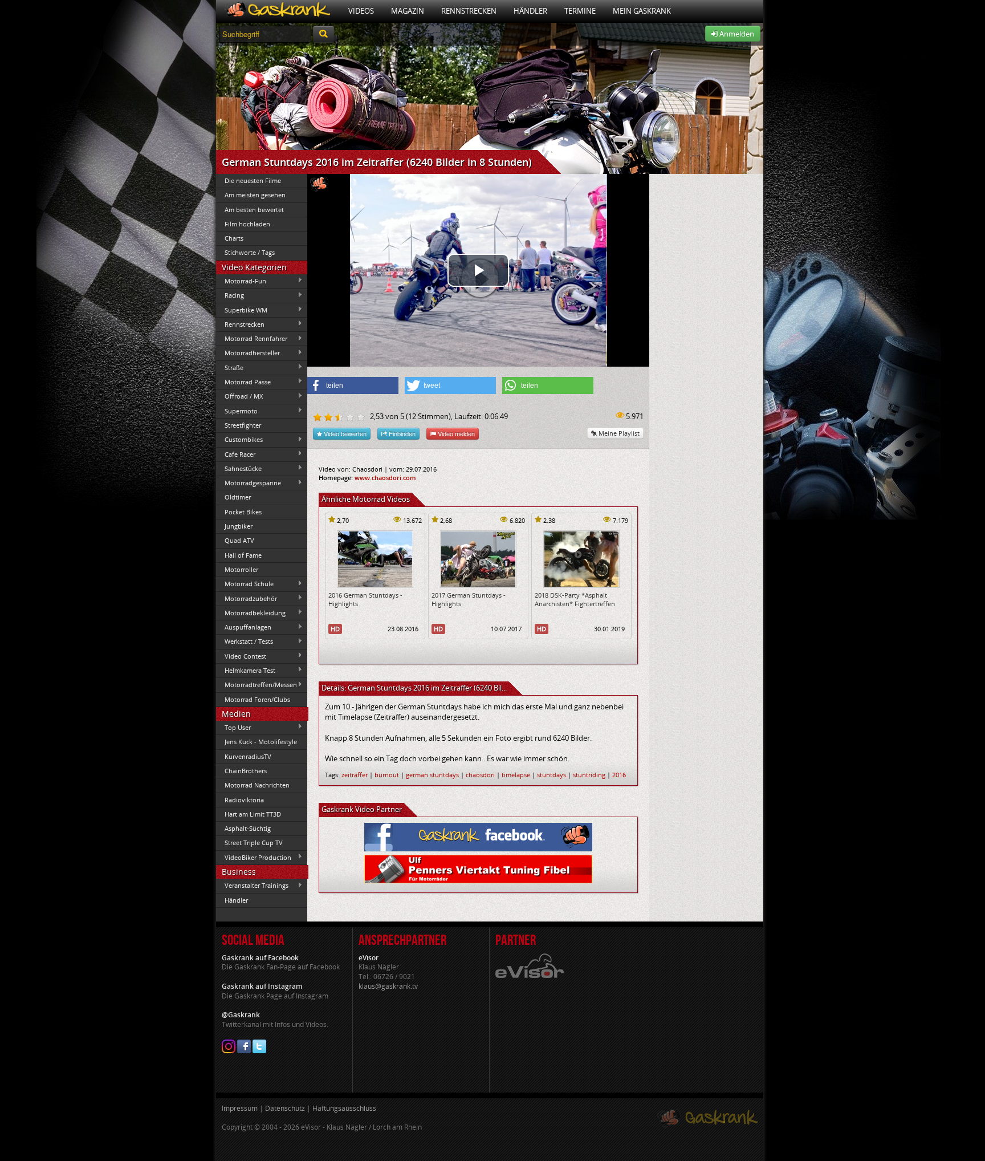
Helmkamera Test (245, 670)
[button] (352, 385)
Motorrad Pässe (243, 381)
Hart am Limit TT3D (253, 814)
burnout (387, 774)
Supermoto (237, 410)
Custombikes (239, 439)
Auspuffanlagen (243, 627)
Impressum (240, 1108)
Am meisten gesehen (255, 194)
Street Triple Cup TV (254, 842)
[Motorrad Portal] (278, 11)
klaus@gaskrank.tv (388, 986)
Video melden (455, 433)
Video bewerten (344, 433)
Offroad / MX (239, 396)
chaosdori (480, 774)
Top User (233, 727)
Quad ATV (239, 540)
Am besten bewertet (254, 209)
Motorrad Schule (245, 583)
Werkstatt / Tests (244, 641)
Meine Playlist (618, 433)
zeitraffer (354, 774)
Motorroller (241, 569)
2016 (619, 774)
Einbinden (401, 433)
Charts (234, 238)
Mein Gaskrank (642, 11)
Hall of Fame (243, 555)
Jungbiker (239, 526)
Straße (229, 367)
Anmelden (736, 34)
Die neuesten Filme (253, 180)
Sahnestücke (239, 468)
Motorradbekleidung (251, 612)
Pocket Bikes (243, 512)
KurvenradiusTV (248, 756)
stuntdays (551, 774)
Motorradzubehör (246, 598)
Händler (530, 11)
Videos (361, 11)
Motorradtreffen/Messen (256, 684)
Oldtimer (238, 497)
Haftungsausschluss (344, 1108)
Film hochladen (247, 224)
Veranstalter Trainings (252, 885)
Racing (230, 295)
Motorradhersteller (248, 353)
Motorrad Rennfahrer (251, 338)
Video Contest (241, 655)
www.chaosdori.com (385, 477)
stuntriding (589, 774)
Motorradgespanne (248, 483)
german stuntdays (432, 774)
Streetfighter (243, 425)
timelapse (516, 774)
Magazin (407, 11)
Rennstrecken (468, 11)
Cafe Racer (235, 453)
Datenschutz (285, 1108)
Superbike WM (241, 309)
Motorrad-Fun (241, 280)
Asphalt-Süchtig (248, 828)
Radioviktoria (244, 799)
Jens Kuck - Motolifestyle (261, 741)
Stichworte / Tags (250, 252)
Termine (580, 11)
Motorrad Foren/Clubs (257, 699)
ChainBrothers (246, 770)
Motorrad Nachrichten (257, 785)
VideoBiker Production (253, 857)
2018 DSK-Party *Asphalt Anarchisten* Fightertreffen (575, 599)
